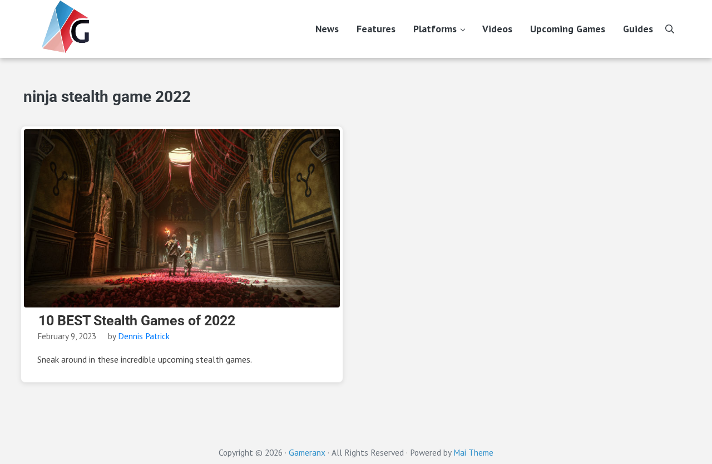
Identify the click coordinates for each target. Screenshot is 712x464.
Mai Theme (473, 452)
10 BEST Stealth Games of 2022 (136, 321)
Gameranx (307, 452)
